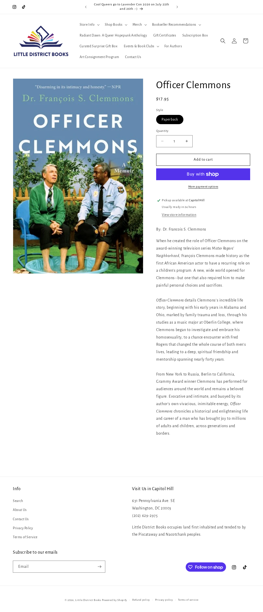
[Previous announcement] (85, 7)
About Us (20, 510)
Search (18, 501)
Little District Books (88, 600)
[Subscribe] (99, 567)
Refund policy (141, 599)
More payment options (203, 186)
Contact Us (21, 519)
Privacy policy (164, 599)
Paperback (170, 119)
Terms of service (188, 599)
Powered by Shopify (114, 600)
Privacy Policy (23, 528)
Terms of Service (25, 537)
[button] (89, 24)
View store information (179, 215)
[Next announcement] (177, 7)
